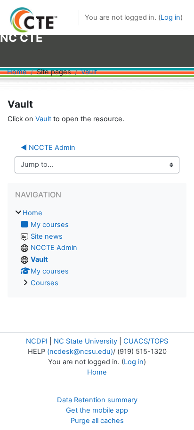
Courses (44, 283)
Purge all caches (97, 420)
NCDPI (37, 341)
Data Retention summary (97, 400)
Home (17, 72)
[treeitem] (97, 248)
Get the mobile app (97, 410)
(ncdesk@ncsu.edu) (80, 351)
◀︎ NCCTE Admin (48, 147)
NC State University (85, 341)
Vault (89, 72)
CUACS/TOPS (145, 341)
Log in (170, 17)
